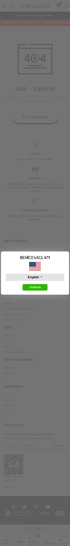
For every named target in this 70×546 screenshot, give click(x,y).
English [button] (34, 277)
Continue (35, 287)
